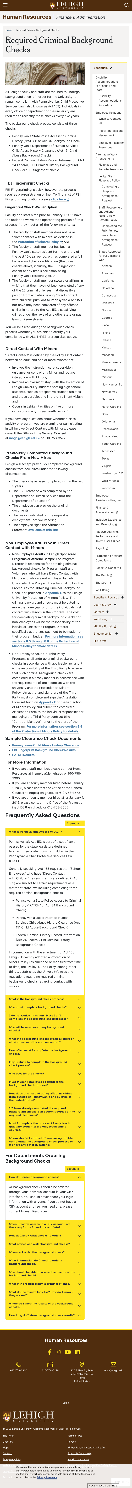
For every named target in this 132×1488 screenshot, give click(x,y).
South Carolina (111, 444)
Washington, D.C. (113, 473)
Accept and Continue (103, 1486)
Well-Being (102, 590)
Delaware (108, 303)
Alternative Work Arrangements (106, 156)
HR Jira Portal (109, 626)
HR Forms (106, 641)
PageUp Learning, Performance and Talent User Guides (108, 536)
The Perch (102, 575)
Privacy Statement (47, 1477)
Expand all (73, 823)
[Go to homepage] (66, 1416)
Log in (66, 1402)
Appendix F (47, 702)
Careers (99, 612)
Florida (106, 310)
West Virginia (110, 481)
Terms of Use (73, 1428)
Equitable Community (79, 1453)
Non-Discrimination (78, 1459)
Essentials (101, 68)
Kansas (106, 347)
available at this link (43, 530)
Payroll (100, 548)
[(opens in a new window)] (67, 5)
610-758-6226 (50, 1370)
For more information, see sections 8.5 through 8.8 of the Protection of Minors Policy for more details (47, 641)
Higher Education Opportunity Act (87, 1447)
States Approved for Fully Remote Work (110, 256)
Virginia (107, 466)
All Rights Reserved (44, 1428)
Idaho (105, 325)
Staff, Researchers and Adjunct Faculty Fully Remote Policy (110, 214)
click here (58, 199)
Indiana (106, 340)
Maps (6, 1447)
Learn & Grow (103, 605)
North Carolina (111, 407)
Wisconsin (108, 488)
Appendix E (54, 593)
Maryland (108, 355)
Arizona (107, 266)
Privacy (60, 1428)
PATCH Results (23, 755)
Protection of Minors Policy (38, 242)
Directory (8, 1441)
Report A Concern (107, 568)
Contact (7, 1453)
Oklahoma (108, 421)
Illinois (106, 333)
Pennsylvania (110, 429)
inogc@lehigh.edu (23, 438)
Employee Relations (108, 112)
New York (108, 399)
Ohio (105, 414)
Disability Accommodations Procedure (110, 100)
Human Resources (27, 16)
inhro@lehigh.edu (113, 1367)
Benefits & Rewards (107, 597)
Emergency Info (11, 1459)
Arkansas (108, 273)
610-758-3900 (18, 1370)
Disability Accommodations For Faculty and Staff (107, 84)
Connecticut (110, 295)
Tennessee (108, 451)
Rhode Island (110, 436)
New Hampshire (112, 384)
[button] (126, 5)
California (108, 281)
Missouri (107, 377)
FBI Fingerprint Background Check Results (44, 750)
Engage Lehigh (104, 633)
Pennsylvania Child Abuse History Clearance (45, 745)
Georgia (107, 318)
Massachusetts (111, 362)
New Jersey (109, 392)
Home (9, 30)
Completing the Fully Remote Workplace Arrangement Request (112, 235)
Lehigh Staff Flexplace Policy (109, 178)
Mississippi (109, 370)
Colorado (108, 288)
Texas (105, 458)
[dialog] (66, 1476)
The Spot (101, 582)
